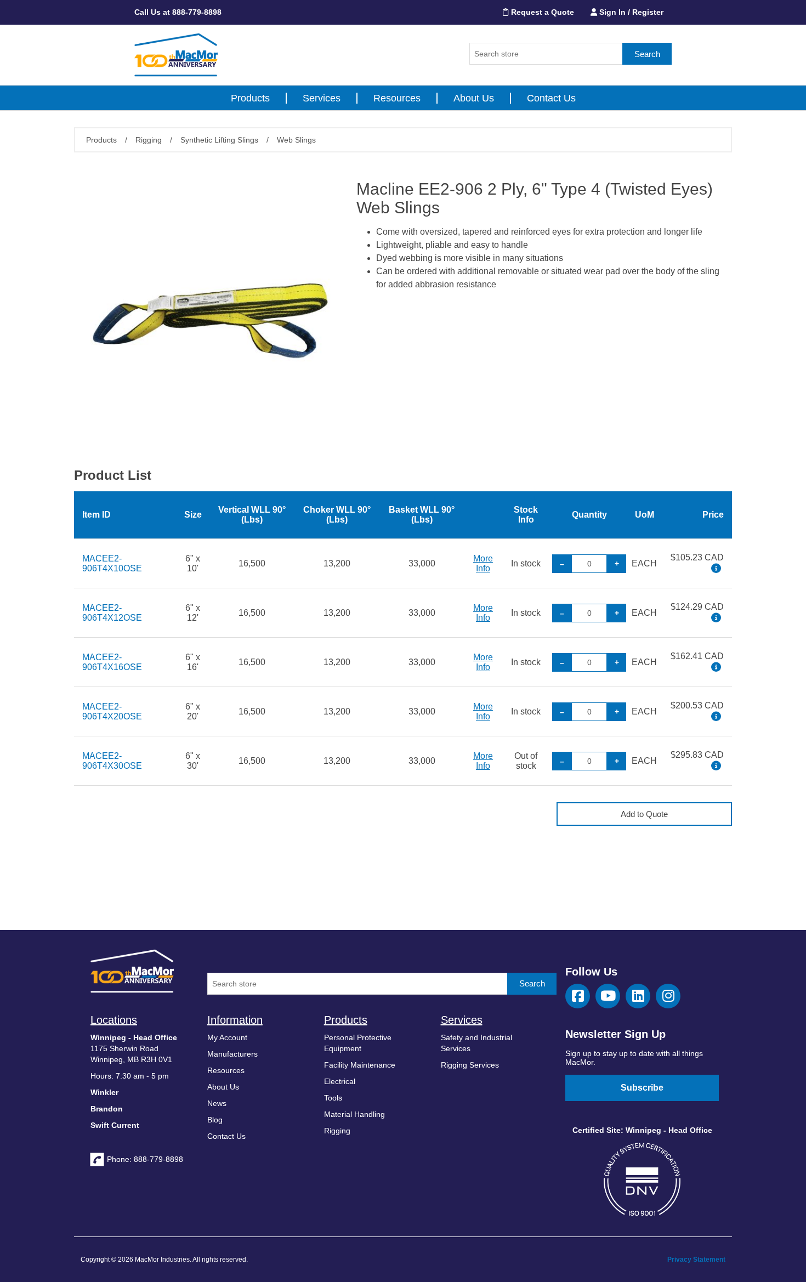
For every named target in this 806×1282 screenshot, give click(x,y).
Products (250, 98)
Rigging (337, 1130)
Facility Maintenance (359, 1064)
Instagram (668, 996)
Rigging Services (470, 1064)
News (216, 1103)
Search (647, 54)
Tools (333, 1097)
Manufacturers (232, 1054)
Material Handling (354, 1114)
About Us (473, 98)
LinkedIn (638, 996)
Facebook (577, 996)
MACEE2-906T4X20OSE (112, 711)
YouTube (607, 996)
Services (321, 98)
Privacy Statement (696, 1259)
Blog (215, 1119)
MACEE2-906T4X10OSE (112, 563)
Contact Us (551, 98)
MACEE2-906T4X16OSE (112, 662)
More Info (483, 563)
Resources (397, 98)
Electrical (339, 1081)
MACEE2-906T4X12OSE (112, 612)
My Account (227, 1037)
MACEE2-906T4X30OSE (112, 760)
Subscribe (642, 1087)
